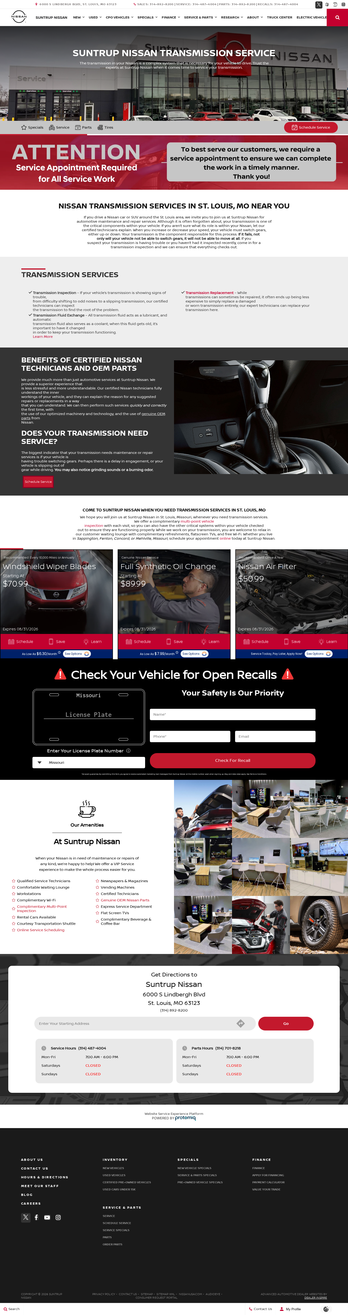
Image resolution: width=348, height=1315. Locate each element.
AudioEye (213, 1294)
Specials (146, 17)
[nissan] (19, 16)
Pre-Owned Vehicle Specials (200, 1182)
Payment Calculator (268, 1182)
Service (62, 127)
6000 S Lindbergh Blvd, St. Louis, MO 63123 (78, 4)
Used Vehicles (114, 1175)
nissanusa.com (190, 1294)
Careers (31, 1204)
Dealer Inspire (315, 1298)
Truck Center (279, 17)
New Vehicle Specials (194, 1168)
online (225, 538)
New (77, 17)
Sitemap (147, 1294)
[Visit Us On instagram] (343, 4)
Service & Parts (198, 17)
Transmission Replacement (210, 293)
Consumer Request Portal (157, 1298)
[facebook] (327, 4)
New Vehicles (113, 1168)
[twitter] (318, 4)
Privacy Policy (103, 1294)
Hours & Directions (45, 1177)
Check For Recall (232, 760)
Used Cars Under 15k (119, 1189)
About (253, 17)
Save (60, 641)
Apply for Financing (268, 1175)
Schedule (24, 641)
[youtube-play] (335, 4)
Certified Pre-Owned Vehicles (127, 1182)
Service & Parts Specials (197, 1175)
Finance (169, 17)
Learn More (43, 336)
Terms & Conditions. (258, 774)
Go (286, 1023)
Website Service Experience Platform (174, 1114)
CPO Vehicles (117, 17)
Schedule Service (314, 127)
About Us (32, 1160)
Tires (108, 127)
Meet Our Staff (40, 1186)
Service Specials (116, 1230)
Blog (27, 1195)
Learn (96, 641)
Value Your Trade (266, 1189)
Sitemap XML (165, 1294)
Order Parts (112, 1244)
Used (93, 17)
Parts (87, 127)
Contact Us (35, 1168)
